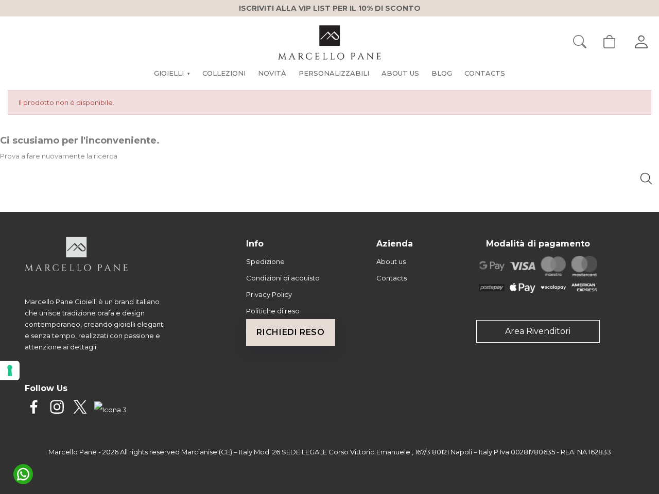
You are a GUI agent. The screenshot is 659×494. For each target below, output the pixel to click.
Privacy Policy (269, 294)
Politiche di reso (273, 311)
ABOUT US (400, 73)
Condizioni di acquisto (283, 278)
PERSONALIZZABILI (334, 73)
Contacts (391, 278)
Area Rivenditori (537, 331)
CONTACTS (484, 73)
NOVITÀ (272, 73)
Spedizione (265, 261)
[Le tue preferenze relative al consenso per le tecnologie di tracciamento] (10, 370)
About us (391, 261)
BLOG (441, 73)
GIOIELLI (171, 73)
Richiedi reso (290, 332)
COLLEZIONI (224, 73)
